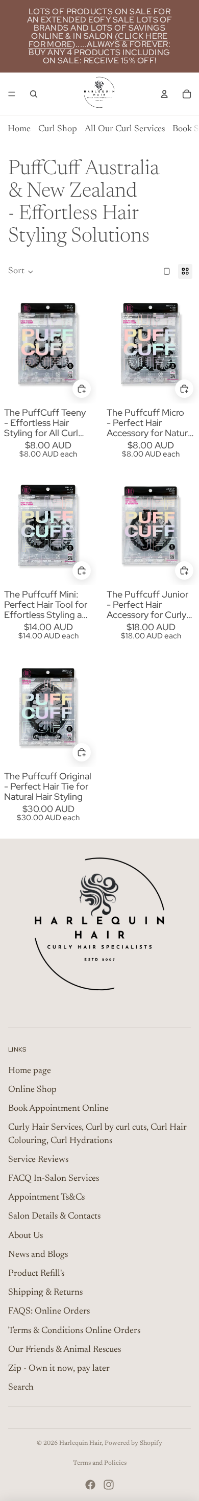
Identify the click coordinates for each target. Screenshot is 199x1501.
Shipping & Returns (45, 1292)
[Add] (81, 388)
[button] (21, 271)
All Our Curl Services (125, 129)
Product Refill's (36, 1273)
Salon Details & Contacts (54, 1216)
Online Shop (32, 1089)
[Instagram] (109, 1485)
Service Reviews (38, 1159)
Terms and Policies (100, 1463)
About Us (25, 1236)
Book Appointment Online (58, 1108)
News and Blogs (38, 1254)
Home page (29, 1071)
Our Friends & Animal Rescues (64, 1349)
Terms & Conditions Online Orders (74, 1331)
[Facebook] (90, 1485)
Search (21, 1387)
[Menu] (11, 94)
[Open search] (33, 94)
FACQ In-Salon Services (53, 1178)
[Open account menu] (164, 94)
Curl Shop (57, 129)
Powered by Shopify (133, 1443)
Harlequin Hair (80, 1443)
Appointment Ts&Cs (46, 1197)
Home (19, 129)
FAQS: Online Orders (49, 1311)
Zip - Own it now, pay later (59, 1368)
